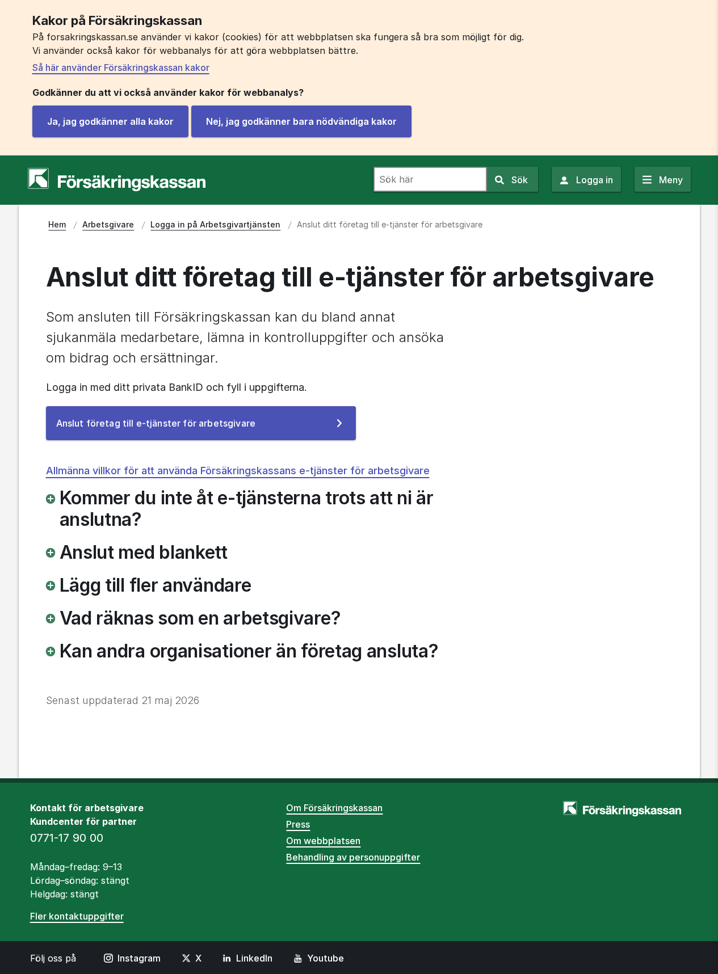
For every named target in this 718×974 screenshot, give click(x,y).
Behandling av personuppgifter (353, 857)
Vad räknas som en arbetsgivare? (200, 618)
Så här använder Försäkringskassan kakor (120, 67)
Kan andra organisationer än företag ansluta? (249, 651)
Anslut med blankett (144, 552)
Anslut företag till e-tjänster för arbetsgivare (174, 428)
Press (298, 824)
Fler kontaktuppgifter (77, 916)
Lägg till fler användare (155, 585)
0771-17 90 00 (66, 838)
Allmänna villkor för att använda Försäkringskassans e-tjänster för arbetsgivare (238, 471)
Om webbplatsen (323, 840)
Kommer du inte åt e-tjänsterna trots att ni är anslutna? (247, 508)
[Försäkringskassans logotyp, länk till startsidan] (116, 180)
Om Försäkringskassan (334, 807)
